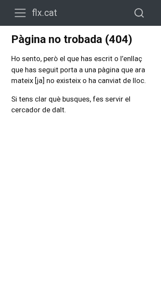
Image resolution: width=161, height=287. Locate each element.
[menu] (20, 13)
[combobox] (139, 12)
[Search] (139, 12)
